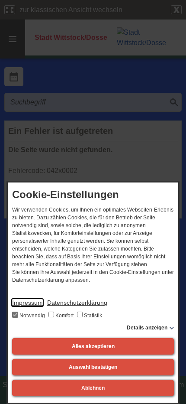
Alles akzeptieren (93, 346)
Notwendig (32, 316)
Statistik (92, 316)
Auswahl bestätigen (93, 367)
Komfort (64, 316)
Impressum (27, 302)
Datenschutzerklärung (77, 302)
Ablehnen (93, 388)
